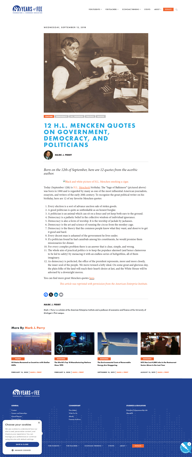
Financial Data (16, 419)
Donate (168, 9)
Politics (90, 116)
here (91, 278)
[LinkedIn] (56, 295)
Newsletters (73, 410)
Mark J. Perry (63, 154)
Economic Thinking (130, 9)
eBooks (71, 416)
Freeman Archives (75, 419)
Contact (13, 410)
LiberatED (129, 413)
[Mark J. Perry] (48, 155)
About (157, 9)
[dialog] (22, 437)
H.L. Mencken (77, 116)
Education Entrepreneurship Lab (136, 410)
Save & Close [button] (22, 444)
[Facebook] (46, 295)
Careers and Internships (19, 413)
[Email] (61, 295)
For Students (94, 9)
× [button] (39, 423)
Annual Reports (16, 416)
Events (147, 9)
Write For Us (73, 413)
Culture (49, 116)
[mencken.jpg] (96, 181)
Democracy (61, 116)
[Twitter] (51, 295)
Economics (61, 359)
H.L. (81, 187)
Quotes (100, 116)
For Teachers (111, 9)
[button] (22, 450)
